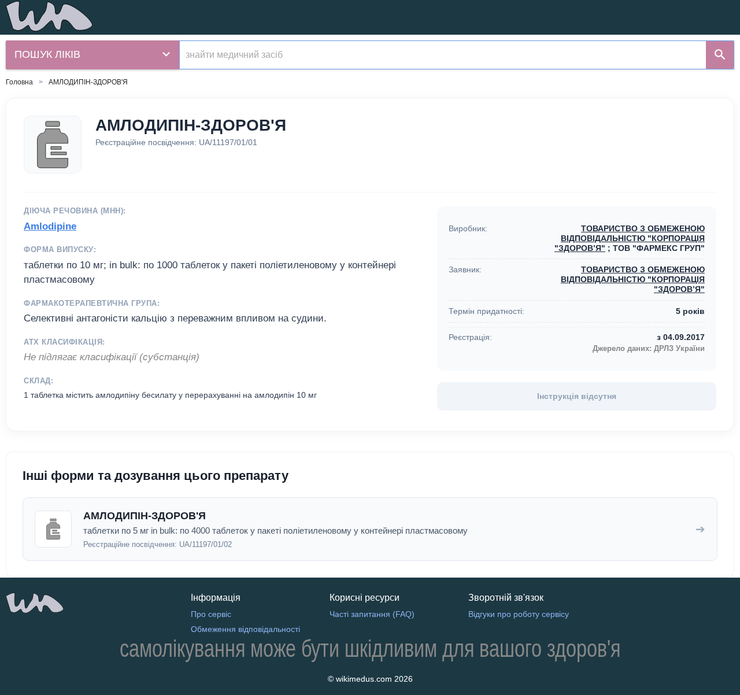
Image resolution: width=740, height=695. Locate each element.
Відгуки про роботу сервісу (518, 614)
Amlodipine (50, 226)
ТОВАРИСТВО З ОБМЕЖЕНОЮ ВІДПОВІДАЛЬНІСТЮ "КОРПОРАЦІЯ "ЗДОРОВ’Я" (629, 238)
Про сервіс (211, 614)
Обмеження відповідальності (245, 629)
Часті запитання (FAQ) (372, 614)
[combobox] (443, 55)
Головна (19, 82)
